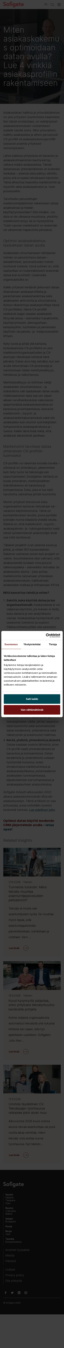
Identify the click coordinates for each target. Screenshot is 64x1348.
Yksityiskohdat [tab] (32, 644)
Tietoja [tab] (53, 644)
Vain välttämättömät (32, 709)
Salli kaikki (32, 699)
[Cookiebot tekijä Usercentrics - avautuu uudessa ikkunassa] (46, 635)
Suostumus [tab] (11, 644)
